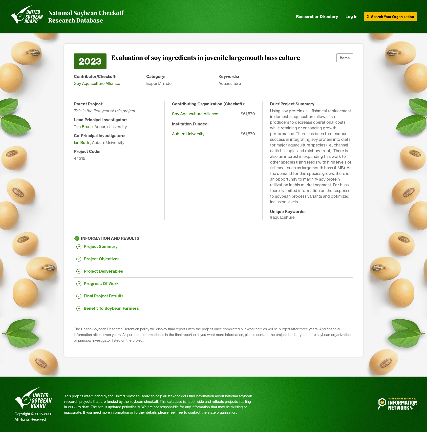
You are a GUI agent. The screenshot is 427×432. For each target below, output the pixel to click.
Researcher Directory (317, 16)
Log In (351, 16)
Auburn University (188, 133)
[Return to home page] (27, 16)
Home (345, 58)
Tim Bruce (83, 126)
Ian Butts (82, 142)
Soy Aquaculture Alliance (97, 83)
